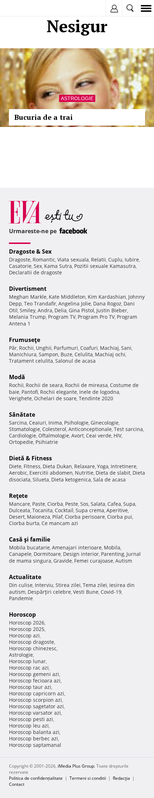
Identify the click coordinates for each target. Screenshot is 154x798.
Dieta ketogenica (71, 479)
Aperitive (117, 510)
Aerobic (18, 472)
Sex (38, 266)
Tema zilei (95, 585)
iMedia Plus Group (76, 766)
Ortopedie (21, 442)
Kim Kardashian (107, 296)
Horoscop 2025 (26, 629)
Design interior (81, 553)
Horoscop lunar (27, 661)
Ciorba (55, 503)
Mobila (112, 547)
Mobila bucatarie (29, 547)
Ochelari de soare (55, 398)
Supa (129, 503)
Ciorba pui (119, 516)
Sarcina (18, 422)
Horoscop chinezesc (33, 648)
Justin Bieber (111, 310)
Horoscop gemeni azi (34, 674)
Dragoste (19, 259)
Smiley (27, 310)
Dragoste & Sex (30, 251)
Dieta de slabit (113, 472)
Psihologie (76, 422)
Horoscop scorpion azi (35, 699)
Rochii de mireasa (86, 385)
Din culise (21, 585)
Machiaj (109, 347)
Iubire (132, 259)
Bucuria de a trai (43, 117)
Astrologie (77, 98)
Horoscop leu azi (29, 725)
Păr (13, 347)
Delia (60, 310)
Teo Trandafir (40, 303)
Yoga (103, 466)
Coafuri (89, 347)
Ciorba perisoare (85, 516)
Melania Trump (27, 316)
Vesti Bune (85, 591)
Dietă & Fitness (30, 458)
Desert (17, 516)
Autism (123, 560)
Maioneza (38, 516)
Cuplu (115, 259)
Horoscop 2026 (26, 622)
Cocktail (64, 510)
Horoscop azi (24, 635)
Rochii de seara (44, 385)
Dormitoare (47, 553)
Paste (38, 503)
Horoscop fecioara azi (35, 680)
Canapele (20, 553)
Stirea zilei (68, 585)
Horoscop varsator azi (35, 712)
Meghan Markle (28, 296)
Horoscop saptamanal (35, 744)
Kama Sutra (58, 266)
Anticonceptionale (90, 429)
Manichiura (23, 354)
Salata (98, 503)
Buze (66, 354)
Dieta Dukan (57, 466)
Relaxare (84, 466)
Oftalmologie (53, 435)
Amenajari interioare (77, 547)
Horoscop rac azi (29, 667)
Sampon (48, 354)
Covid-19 (111, 591)
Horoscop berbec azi (33, 738)
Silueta (41, 479)
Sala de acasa (109, 479)
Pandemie (21, 598)
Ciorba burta (24, 523)
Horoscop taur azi (30, 687)
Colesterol (54, 429)
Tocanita (42, 510)
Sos (84, 503)
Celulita (83, 354)
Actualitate (25, 577)
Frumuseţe (24, 340)
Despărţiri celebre (49, 591)
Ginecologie (105, 422)
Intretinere (123, 466)
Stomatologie (24, 429)
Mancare (19, 503)
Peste (71, 503)
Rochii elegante (58, 391)
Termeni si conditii (87, 778)
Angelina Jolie (74, 303)
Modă (17, 377)
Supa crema (90, 510)
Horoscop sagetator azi (36, 706)
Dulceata (19, 510)
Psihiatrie (46, 442)
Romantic (44, 259)
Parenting (112, 553)
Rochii (26, 347)
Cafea (114, 503)
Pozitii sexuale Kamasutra (105, 266)
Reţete (18, 496)
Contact (16, 784)
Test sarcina (128, 429)
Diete (15, 466)
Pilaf (57, 516)
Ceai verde (98, 435)
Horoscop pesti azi (31, 719)
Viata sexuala (73, 259)
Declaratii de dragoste (35, 272)
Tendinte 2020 (96, 398)
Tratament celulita (31, 360)
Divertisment (28, 289)
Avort (77, 435)
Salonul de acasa (75, 360)
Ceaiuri (37, 422)
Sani (126, 347)
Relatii (98, 259)
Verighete (20, 398)
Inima (55, 422)
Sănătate (22, 414)
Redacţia (121, 778)
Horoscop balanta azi (34, 732)
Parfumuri (66, 347)
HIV (117, 435)
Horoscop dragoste (31, 641)
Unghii (44, 347)
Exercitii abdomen (51, 472)
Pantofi (29, 391)
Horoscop (22, 614)
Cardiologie (22, 435)
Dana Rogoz (107, 303)
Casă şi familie (29, 539)
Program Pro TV (96, 316)
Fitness (32, 466)
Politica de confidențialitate (36, 778)
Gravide (62, 560)
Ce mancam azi (60, 523)
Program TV (62, 316)
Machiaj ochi (110, 354)
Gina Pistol (81, 310)
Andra (45, 310)
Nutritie (84, 472)
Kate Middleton (67, 296)
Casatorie (20, 266)
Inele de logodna (99, 391)
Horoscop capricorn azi (36, 693)
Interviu (44, 585)
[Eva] (22, 8)
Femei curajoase (93, 560)
